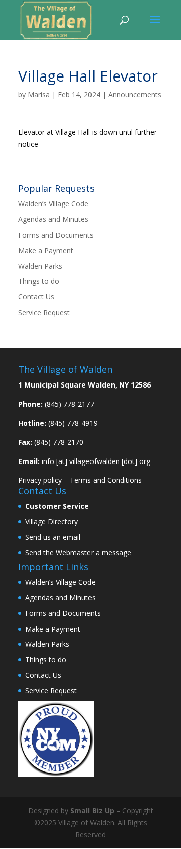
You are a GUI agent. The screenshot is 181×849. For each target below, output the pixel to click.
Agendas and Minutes (53, 219)
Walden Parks (40, 266)
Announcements (134, 94)
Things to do (38, 281)
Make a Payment (45, 250)
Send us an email (52, 537)
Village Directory (51, 521)
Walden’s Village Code (53, 203)
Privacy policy (40, 480)
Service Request (44, 312)
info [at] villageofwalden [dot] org (96, 461)
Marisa (39, 94)
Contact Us (36, 296)
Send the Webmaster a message (78, 552)
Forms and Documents (56, 235)
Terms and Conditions (106, 480)
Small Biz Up (92, 810)
